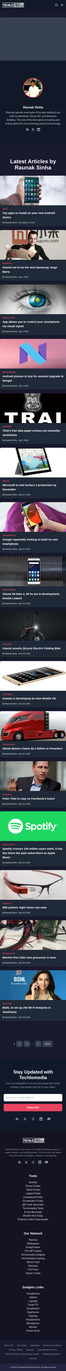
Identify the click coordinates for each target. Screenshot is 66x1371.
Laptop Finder (33, 1193)
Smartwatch (33, 1308)
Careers (30, 1349)
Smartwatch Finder (33, 1201)
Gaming (33, 1316)
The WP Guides (33, 1251)
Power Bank (33, 1330)
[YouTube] (48, 1119)
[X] (25, 1119)
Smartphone (33, 1293)
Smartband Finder (33, 1197)
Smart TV (33, 1304)
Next (47, 1043)
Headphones (33, 1319)
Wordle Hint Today (33, 1215)
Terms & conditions (52, 1345)
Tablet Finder (33, 1189)
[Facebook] (17, 1119)
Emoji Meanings (33, 1212)
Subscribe (33, 1107)
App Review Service (47, 1349)
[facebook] (19, 1162)
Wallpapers (33, 1243)
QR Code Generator (33, 1204)
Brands (33, 1182)
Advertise (34, 1345)
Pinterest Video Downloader (33, 1219)
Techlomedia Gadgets (33, 1254)
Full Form (33, 1269)
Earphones (33, 1312)
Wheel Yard (33, 1262)
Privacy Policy (15, 1349)
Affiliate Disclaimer (52, 1354)
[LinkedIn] (41, 1119)
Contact (33, 1358)
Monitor (33, 1327)
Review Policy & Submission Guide (22, 1354)
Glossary (33, 1265)
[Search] (56, 4)
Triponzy (33, 1240)
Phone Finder (33, 1186)
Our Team (22, 1345)
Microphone (33, 1323)
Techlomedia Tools (33, 1208)
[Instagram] (33, 1119)
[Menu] (62, 4)
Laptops (33, 1301)
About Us (8, 1345)
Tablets (33, 1297)
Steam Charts (33, 1273)
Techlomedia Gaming (33, 1258)
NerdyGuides (33, 1247)
